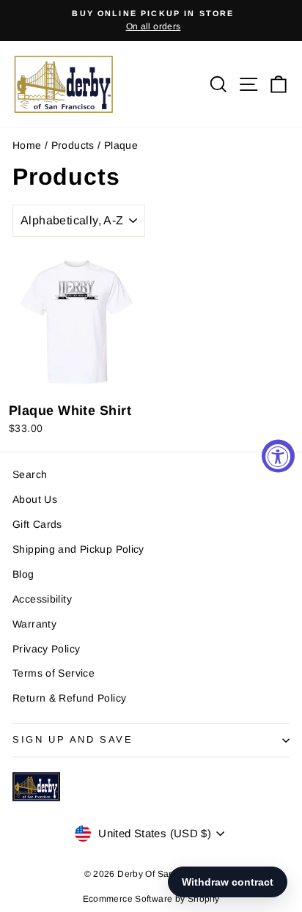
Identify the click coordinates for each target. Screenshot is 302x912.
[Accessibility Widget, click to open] (278, 456)
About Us (34, 499)
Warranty (34, 624)
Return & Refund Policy (69, 698)
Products (73, 145)
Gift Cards (37, 524)
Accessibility (42, 599)
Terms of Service (53, 673)
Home (27, 145)
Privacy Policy (46, 649)
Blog (23, 574)
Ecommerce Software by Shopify (151, 899)
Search (29, 474)
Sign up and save (72, 739)
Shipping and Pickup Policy (78, 549)
